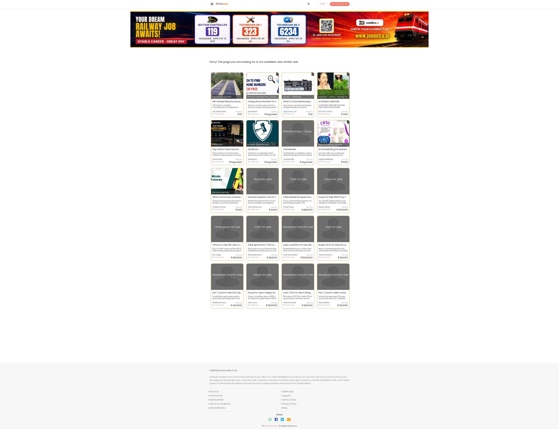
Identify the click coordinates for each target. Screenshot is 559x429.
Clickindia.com (271, 425)
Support (286, 395)
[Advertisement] (279, 333)
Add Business (216, 399)
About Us (214, 391)
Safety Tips (287, 391)
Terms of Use (289, 399)
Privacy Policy (289, 403)
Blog (284, 407)
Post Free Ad (215, 395)
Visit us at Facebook (219, 403)
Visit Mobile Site (217, 407)
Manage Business (339, 4)
